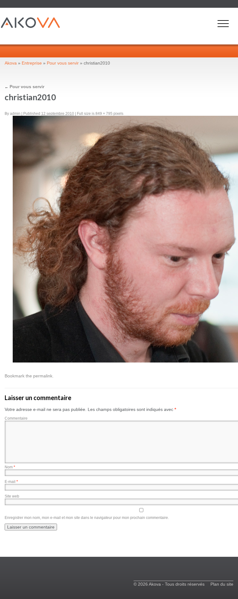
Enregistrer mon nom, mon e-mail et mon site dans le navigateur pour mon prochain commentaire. (87, 518)
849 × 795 (103, 113)
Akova (11, 63)
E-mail (11, 482)
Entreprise (32, 63)
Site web (12, 496)
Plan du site (221, 584)
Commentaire (16, 418)
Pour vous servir (63, 63)
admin (15, 113)
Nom (10, 467)
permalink (42, 375)
